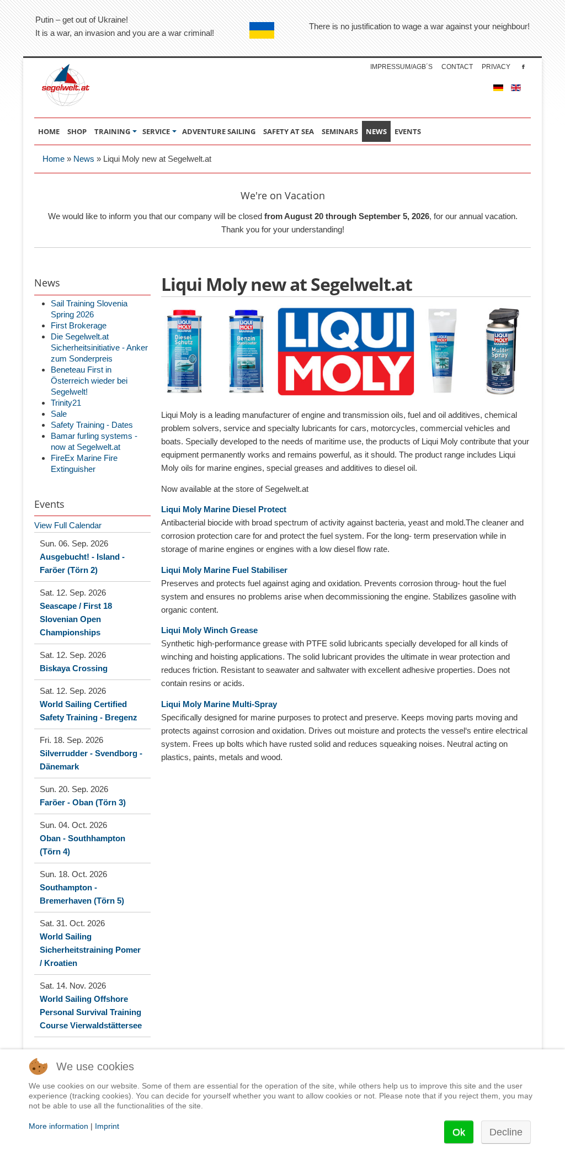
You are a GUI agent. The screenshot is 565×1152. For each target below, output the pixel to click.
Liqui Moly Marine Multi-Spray (219, 704)
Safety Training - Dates (92, 424)
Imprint (107, 1126)
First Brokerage (78, 325)
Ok (458, 1132)
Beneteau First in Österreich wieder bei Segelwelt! (89, 380)
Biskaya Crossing (74, 668)
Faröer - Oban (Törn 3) (83, 802)
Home (53, 158)
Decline (506, 1132)
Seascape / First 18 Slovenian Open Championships (76, 619)
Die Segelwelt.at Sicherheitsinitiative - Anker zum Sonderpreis (99, 347)
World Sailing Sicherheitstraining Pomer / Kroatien (90, 950)
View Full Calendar (68, 525)
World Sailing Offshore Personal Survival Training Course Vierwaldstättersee (91, 1012)
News (83, 158)
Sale (59, 413)
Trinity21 (66, 402)
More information (58, 1126)
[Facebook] (523, 66)
